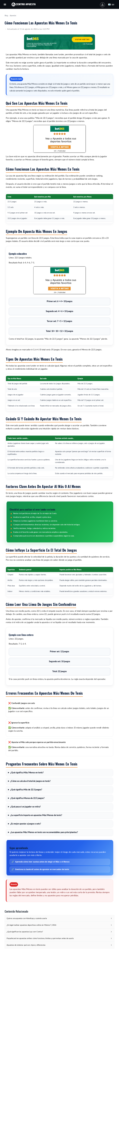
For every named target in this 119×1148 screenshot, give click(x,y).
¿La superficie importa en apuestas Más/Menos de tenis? (36, 815)
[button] (5, 4)
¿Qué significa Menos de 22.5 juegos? (27, 798)
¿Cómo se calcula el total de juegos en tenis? (30, 781)
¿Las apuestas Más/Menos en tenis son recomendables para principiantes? (44, 832)
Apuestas (13, 15)
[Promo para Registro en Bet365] (59, 152)
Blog (6, 15)
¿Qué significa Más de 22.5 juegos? (26, 790)
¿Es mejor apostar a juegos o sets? (25, 824)
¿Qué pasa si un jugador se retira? (25, 807)
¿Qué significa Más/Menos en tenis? (27, 773)
